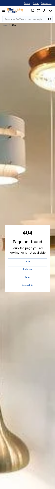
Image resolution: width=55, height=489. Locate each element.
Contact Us (46, 3)
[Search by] (50, 19)
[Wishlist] (38, 10)
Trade (36, 3)
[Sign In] (44, 10)
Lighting (27, 269)
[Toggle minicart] (50, 10)
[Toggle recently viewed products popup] (32, 10)
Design (27, 3)
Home (28, 261)
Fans (27, 277)
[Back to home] (15, 10)
